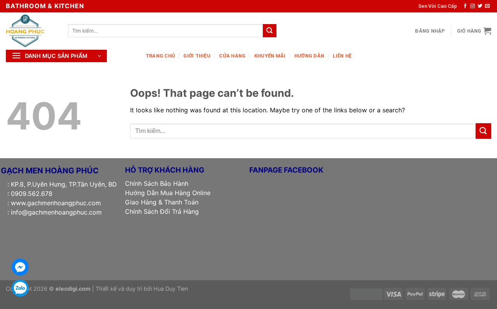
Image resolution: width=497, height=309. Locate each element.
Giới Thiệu (196, 56)
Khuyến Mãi (270, 56)
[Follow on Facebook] (465, 6)
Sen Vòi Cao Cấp (437, 6)
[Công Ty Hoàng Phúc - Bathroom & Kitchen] (31, 30)
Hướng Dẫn (309, 56)
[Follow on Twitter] (480, 6)
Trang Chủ (160, 56)
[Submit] (269, 30)
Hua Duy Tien (170, 288)
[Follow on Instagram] (472, 6)
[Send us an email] (487, 6)
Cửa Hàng (232, 56)
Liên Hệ (342, 56)
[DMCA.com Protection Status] (366, 293)
